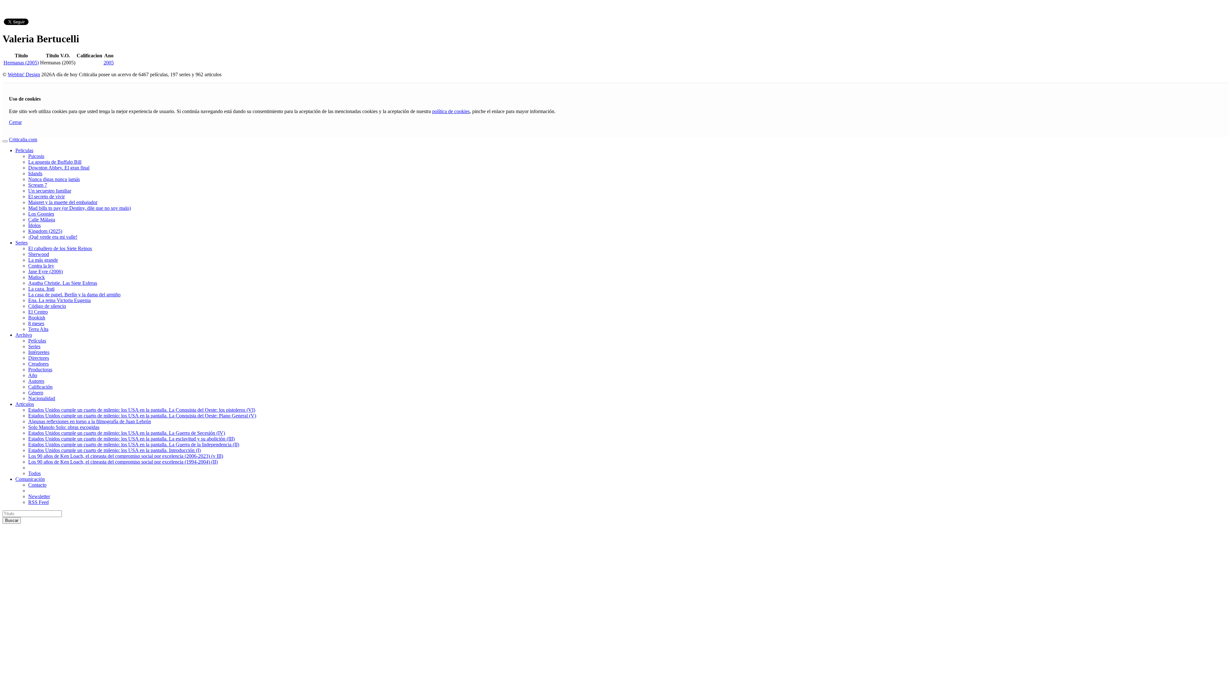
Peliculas (24, 150)
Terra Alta (38, 329)
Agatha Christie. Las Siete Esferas (62, 283)
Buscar (11, 520)
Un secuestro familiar (49, 191)
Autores (36, 381)
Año (32, 375)
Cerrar (15, 122)
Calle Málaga (41, 219)
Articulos (24, 404)
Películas (37, 340)
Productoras (40, 369)
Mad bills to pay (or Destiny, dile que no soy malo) (79, 208)
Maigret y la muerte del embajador (62, 202)
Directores (38, 358)
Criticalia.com (23, 139)
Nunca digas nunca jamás (54, 179)
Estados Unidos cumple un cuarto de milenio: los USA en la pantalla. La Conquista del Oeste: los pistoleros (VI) (141, 410)
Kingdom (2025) (45, 231)
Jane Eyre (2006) (45, 271)
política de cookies (451, 111)
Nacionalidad (41, 398)
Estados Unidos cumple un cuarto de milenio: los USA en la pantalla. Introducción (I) (114, 450)
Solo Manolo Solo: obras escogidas (63, 427)
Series (21, 242)
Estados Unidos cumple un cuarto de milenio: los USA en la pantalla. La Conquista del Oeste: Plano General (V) (142, 415)
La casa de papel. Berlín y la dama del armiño (74, 294)
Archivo (23, 335)
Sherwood (38, 254)
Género (35, 392)
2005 (109, 62)
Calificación (40, 387)
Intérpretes (38, 352)
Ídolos (34, 225)
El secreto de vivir (46, 196)
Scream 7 (37, 185)
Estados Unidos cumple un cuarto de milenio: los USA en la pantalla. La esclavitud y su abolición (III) (131, 438)
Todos (34, 473)
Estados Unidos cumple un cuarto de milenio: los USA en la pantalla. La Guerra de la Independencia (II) (133, 444)
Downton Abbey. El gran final (58, 167)
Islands (35, 173)
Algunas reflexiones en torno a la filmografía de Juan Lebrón (89, 421)
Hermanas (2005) (21, 62)
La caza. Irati (41, 289)
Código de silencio (47, 306)
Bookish (36, 317)
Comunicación (30, 479)
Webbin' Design (24, 74)
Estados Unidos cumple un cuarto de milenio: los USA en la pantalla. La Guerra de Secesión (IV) (126, 433)
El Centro (38, 312)
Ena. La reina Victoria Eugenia (59, 300)
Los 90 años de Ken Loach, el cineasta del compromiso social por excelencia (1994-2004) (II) (123, 462)
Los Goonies (41, 214)
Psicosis (36, 156)
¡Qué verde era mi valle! (52, 237)
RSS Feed (38, 502)
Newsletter (39, 496)
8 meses (36, 323)
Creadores (38, 364)
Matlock (36, 277)
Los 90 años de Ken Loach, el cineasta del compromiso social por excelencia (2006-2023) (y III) (125, 456)
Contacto (37, 485)
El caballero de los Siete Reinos (60, 248)
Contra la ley (41, 265)
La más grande (43, 260)
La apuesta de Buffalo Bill (54, 162)
